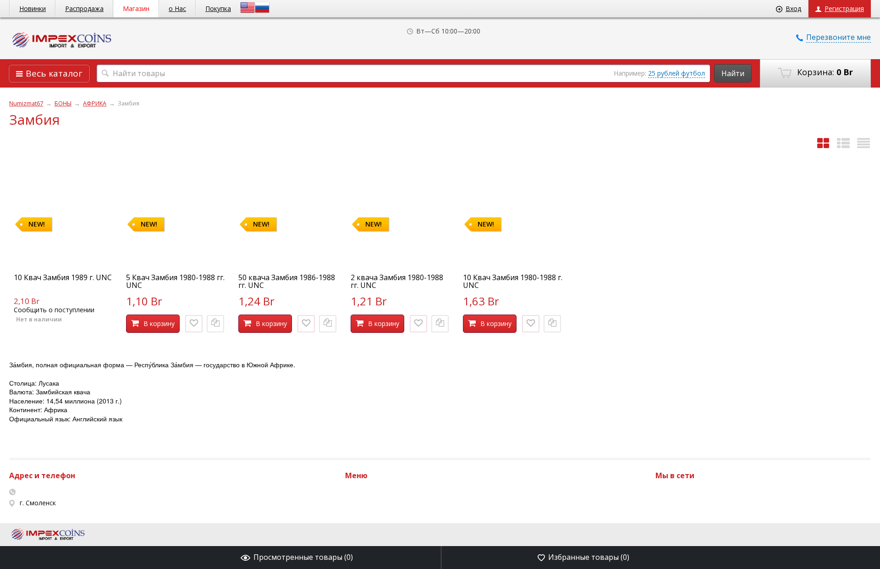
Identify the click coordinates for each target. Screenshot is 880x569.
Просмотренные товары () (303, 557)
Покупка (218, 8)
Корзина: (824, 71)
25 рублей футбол (676, 73)
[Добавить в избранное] (194, 323)
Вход (793, 8)
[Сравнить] (215, 323)
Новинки (32, 8)
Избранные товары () (588, 557)
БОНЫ (63, 103)
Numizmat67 (26, 103)
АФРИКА (94, 103)
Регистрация (844, 8)
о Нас (177, 8)
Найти (732, 73)
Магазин (136, 8)
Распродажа (84, 8)
